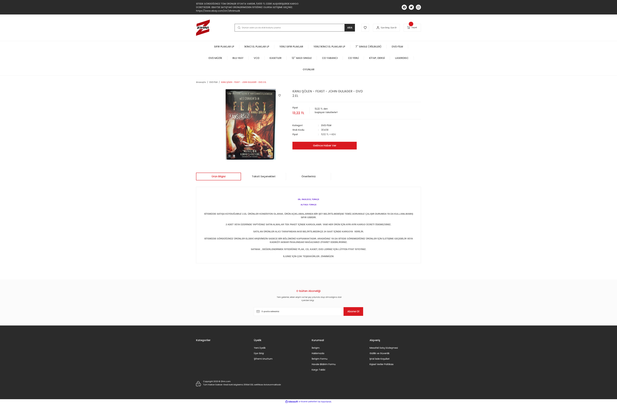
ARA (349, 27)
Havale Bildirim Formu (324, 364)
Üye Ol (393, 27)
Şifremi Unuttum (263, 358)
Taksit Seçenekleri (263, 176)
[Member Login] (378, 27)
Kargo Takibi (318, 369)
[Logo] (203, 28)
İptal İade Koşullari (379, 358)
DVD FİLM (326, 125)
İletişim (316, 347)
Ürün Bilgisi (219, 176)
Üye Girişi (259, 353)
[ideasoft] (291, 401)
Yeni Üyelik (260, 347)
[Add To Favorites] (279, 95)
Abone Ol (353, 311)
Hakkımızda (318, 353)
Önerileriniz (308, 176)
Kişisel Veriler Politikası (381, 364)
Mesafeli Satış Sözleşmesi (384, 347)
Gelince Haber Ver (324, 145)
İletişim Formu (319, 358)
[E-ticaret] (308, 401)
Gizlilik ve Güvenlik (379, 353)
